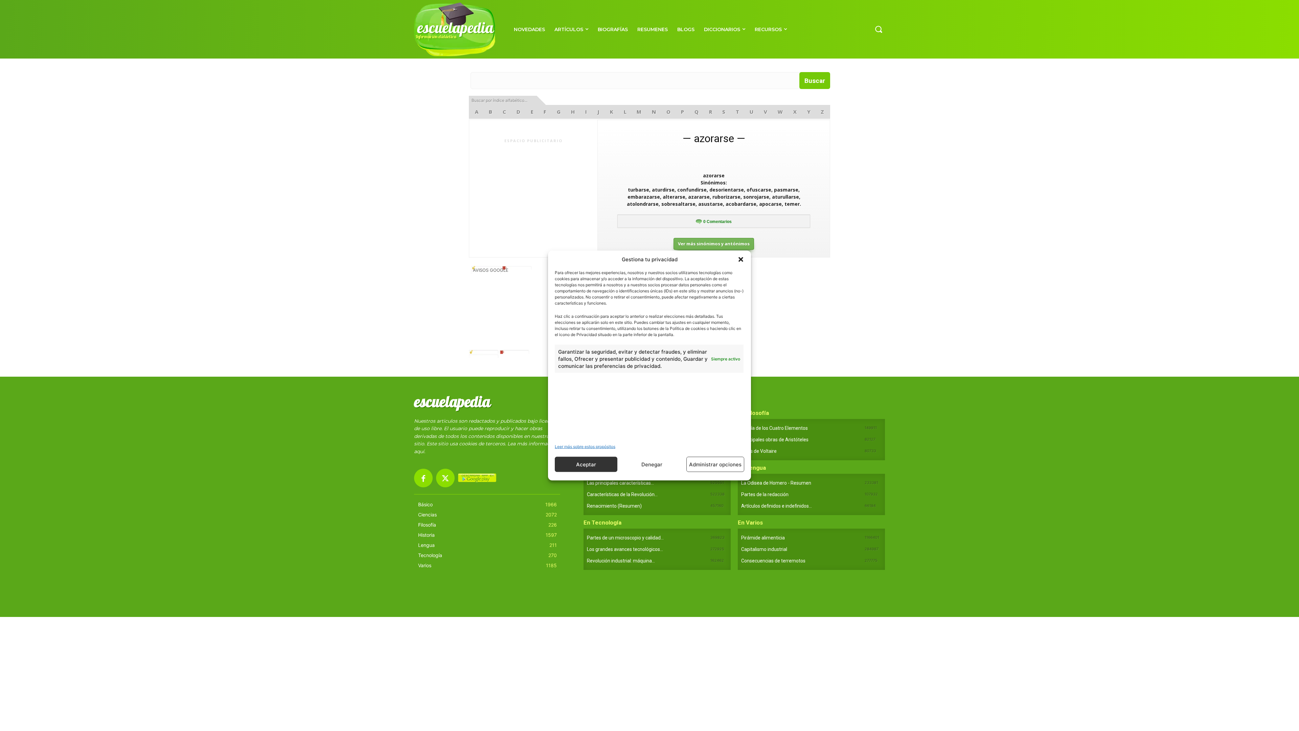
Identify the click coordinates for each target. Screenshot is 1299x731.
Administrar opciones (715, 464)
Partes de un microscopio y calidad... (625, 537)
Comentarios (717, 221)
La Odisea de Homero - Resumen (776, 483)
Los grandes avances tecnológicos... (625, 549)
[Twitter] (445, 478)
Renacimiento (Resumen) (614, 506)
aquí (419, 451)
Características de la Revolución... (622, 494)
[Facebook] (423, 478)
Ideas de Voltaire (759, 451)
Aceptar (586, 464)
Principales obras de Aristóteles (774, 439)
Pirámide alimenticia (763, 537)
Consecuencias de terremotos (773, 560)
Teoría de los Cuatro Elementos (774, 428)
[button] (740, 259)
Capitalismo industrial (764, 549)
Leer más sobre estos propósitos (585, 446)
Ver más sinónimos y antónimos (714, 244)
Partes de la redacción (765, 494)
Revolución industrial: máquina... (621, 560)
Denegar (651, 464)
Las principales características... (620, 483)
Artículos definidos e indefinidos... (776, 506)
